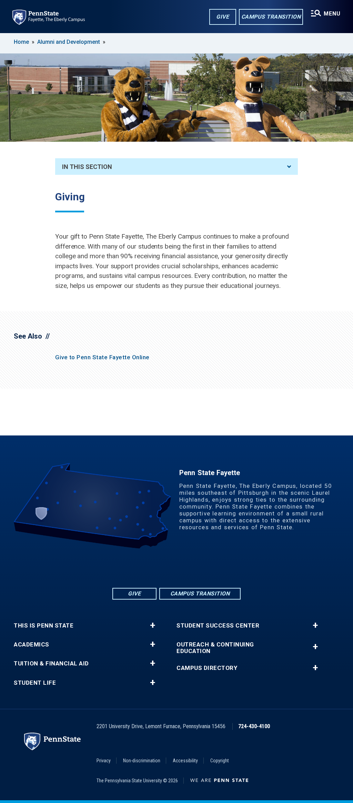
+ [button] (152, 625)
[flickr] (167, 567)
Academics (31, 644)
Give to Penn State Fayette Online (102, 357)
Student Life (35, 683)
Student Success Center (217, 625)
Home (21, 42)
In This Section (87, 166)
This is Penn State (43, 625)
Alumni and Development (68, 42)
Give (222, 16)
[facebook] (149, 567)
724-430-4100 (254, 726)
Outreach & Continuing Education (215, 647)
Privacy (104, 760)
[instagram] (203, 567)
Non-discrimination (141, 760)
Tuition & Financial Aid (51, 663)
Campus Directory (206, 668)
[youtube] (185, 567)
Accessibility (185, 760)
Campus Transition (271, 16)
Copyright (219, 760)
